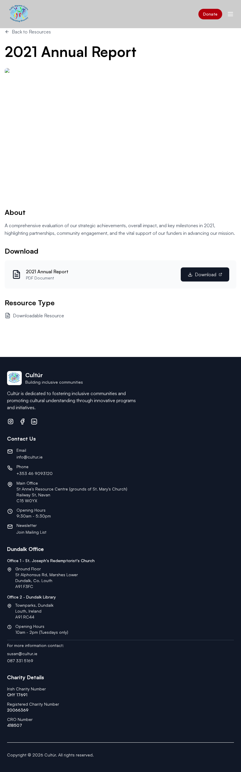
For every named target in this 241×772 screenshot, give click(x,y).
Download (205, 274)
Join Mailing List (31, 532)
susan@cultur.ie (22, 653)
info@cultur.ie (29, 456)
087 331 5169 (20, 660)
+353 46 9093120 (34, 473)
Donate (210, 13)
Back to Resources (31, 32)
